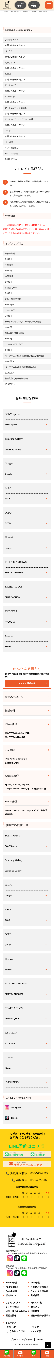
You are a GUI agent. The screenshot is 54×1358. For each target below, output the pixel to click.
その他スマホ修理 (39, 1287)
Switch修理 (11, 1291)
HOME (40, 1339)
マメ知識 (36, 1331)
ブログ (35, 1327)
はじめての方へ (14, 697)
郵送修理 (10, 710)
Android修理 (12, 1287)
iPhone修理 (11, 1282)
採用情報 (35, 1311)
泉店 (33, 1356)
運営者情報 (11, 1315)
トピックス (11, 1322)
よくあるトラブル (16, 1331)
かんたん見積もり (27, 683)
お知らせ (11, 1327)
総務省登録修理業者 (40, 1315)
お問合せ (35, 1307)
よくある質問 (12, 1307)
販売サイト (11, 1295)
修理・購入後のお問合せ (17, 1311)
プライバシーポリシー (21, 1339)
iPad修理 (35, 1282)
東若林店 (6, 1356)
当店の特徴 (36, 1302)
